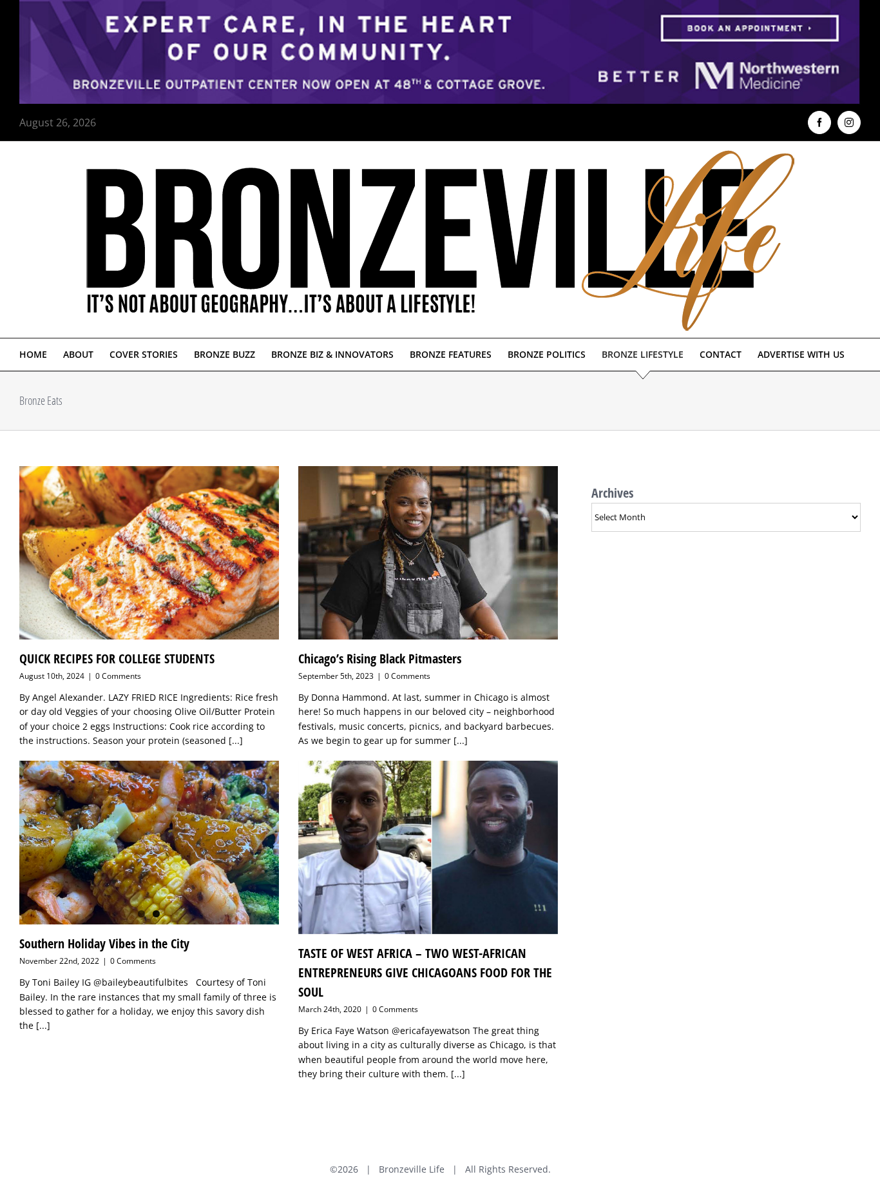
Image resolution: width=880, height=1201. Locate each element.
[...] (236, 740)
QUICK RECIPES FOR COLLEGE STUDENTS (117, 658)
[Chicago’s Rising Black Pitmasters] (428, 553)
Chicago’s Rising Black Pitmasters (379, 658)
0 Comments (118, 675)
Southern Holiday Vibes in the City (104, 943)
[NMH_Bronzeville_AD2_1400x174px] (440, 8)
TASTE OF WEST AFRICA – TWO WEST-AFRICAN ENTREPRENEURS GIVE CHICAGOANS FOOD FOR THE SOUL (425, 972)
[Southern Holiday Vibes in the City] (149, 842)
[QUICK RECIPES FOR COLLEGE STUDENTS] (149, 553)
